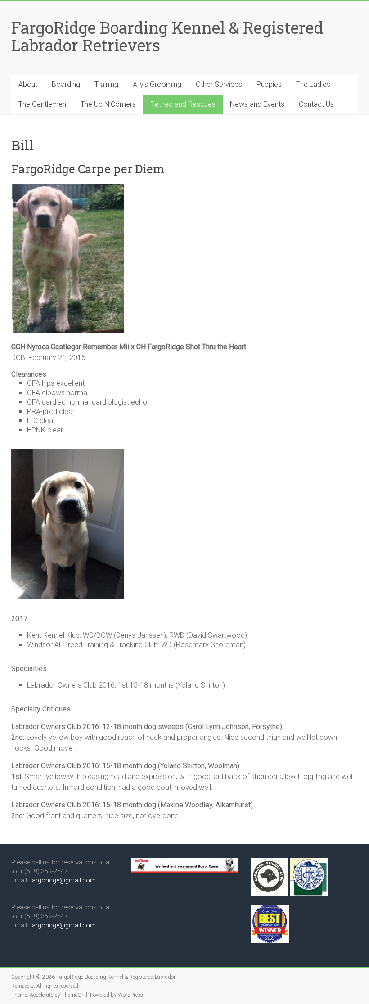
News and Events (257, 104)
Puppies (269, 84)
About (27, 84)
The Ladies (313, 84)
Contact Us (316, 104)
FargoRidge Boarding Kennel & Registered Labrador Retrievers (167, 36)
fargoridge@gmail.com (63, 880)
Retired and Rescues (183, 104)
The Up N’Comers (108, 104)
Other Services (219, 84)
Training (106, 84)
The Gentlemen (42, 104)
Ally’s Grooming (157, 84)
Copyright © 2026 (33, 977)
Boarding (66, 84)
